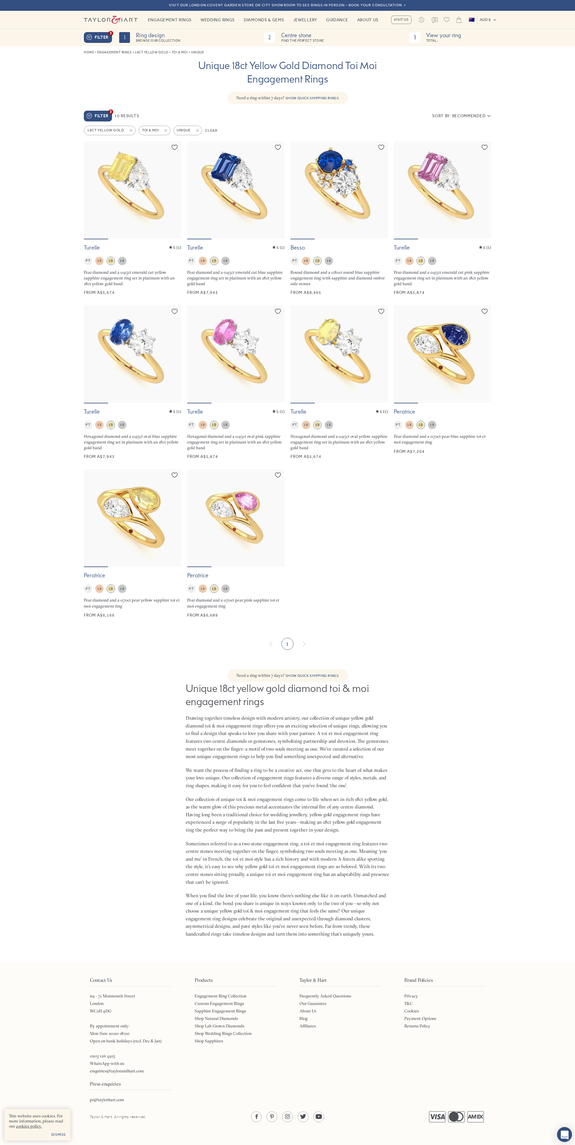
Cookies (411, 1011)
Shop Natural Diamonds (216, 1018)
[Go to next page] (303, 643)
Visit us (401, 19)
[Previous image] (92, 190)
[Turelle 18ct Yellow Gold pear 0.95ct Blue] (236, 218)
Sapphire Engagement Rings (220, 1011)
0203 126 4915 (102, 1056)
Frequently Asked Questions (325, 996)
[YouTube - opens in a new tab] (318, 1117)
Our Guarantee (313, 1003)
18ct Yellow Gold (151, 52)
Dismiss (58, 1134)
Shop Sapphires (209, 1041)
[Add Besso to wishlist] (381, 147)
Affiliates (307, 1026)
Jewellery (305, 19)
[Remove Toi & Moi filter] (166, 130)
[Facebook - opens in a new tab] (256, 1117)
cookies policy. (29, 1126)
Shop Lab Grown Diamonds (219, 1026)
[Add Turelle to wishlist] (175, 147)
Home (89, 52)
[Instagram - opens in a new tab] (287, 1117)
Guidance (337, 19)
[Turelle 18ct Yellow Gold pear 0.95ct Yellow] (132, 218)
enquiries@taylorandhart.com (117, 1071)
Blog (303, 1018)
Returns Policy (417, 1026)
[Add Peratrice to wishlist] (485, 311)
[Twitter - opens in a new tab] (303, 1117)
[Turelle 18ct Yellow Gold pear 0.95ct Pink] (442, 218)
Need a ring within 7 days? (287, 97)
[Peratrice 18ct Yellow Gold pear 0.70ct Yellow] (132, 543)
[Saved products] (447, 20)
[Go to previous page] (271, 643)
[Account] (421, 19)
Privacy (411, 996)
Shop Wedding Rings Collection (223, 1033)
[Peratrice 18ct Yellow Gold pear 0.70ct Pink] (236, 543)
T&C (408, 1003)
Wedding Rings (218, 19)
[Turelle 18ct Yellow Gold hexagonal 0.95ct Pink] (236, 382)
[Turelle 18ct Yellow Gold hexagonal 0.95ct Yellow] (339, 382)
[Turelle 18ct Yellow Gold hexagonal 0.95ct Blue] (132, 382)
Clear (211, 130)
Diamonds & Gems (264, 19)
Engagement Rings (170, 19)
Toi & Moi (180, 52)
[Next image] (173, 190)
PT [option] (88, 261)
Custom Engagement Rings (219, 1003)
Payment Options (420, 1018)
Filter (103, 36)
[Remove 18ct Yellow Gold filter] (131, 130)
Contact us (435, 20)
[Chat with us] (564, 1134)
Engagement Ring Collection (220, 996)
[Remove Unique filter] (198, 130)
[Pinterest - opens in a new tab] (272, 1117)
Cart (459, 20)
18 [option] (99, 261)
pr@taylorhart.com (107, 1099)
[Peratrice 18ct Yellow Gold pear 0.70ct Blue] (442, 382)
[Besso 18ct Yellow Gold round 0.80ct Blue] (339, 218)
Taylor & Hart (111, 20)
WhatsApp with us (107, 1063)
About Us (368, 19)
